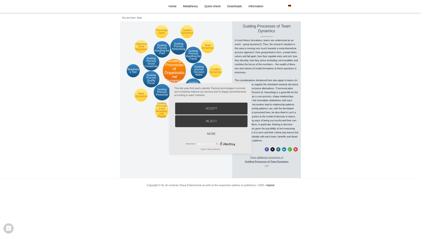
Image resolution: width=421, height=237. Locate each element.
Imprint (270, 185)
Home (172, 6)
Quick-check (212, 6)
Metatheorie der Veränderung (132, 6)
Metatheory (190, 6)
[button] (267, 149)
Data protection (214, 149)
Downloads (234, 6)
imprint (203, 149)
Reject (211, 121)
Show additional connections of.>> (266, 161)
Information (255, 6)
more (211, 133)
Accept (211, 108)
